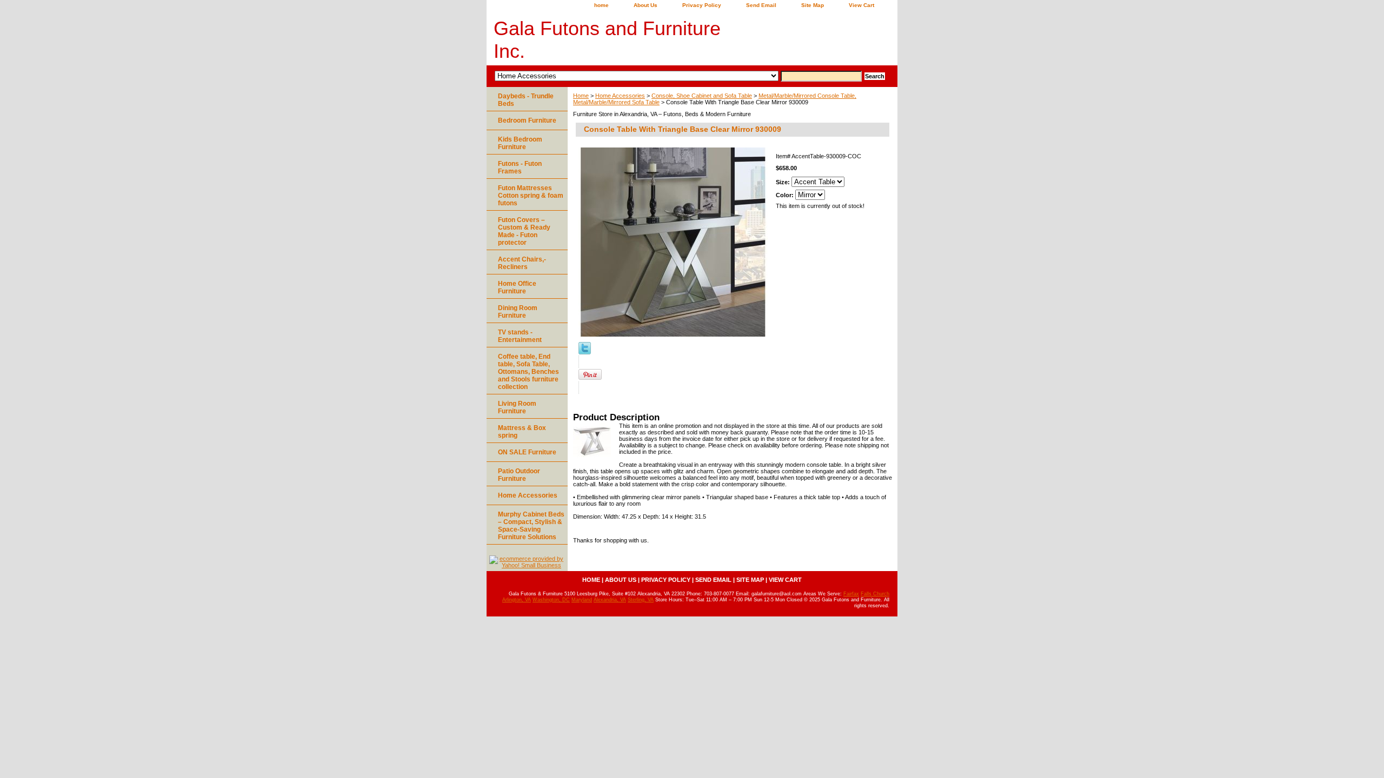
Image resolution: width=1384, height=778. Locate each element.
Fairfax (851, 593)
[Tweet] (584, 352)
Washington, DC (551, 599)
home (601, 5)
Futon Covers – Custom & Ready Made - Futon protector (524, 231)
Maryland (581, 599)
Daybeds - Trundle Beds (526, 100)
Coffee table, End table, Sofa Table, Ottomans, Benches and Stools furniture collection (528, 372)
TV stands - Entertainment (520, 336)
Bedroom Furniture (527, 120)
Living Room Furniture (517, 407)
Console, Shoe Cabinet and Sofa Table (701, 95)
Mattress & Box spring (522, 431)
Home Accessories (620, 95)
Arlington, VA (516, 599)
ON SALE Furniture (527, 452)
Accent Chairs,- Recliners (522, 263)
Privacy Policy (701, 5)
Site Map (812, 5)
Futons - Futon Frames (520, 167)
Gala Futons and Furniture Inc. (607, 39)
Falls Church (875, 593)
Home (581, 95)
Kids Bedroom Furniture (520, 143)
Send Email (761, 5)
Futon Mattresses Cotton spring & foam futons (530, 195)
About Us (645, 5)
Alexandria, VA (610, 599)
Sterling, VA (641, 599)
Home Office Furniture (517, 287)
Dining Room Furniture (517, 311)
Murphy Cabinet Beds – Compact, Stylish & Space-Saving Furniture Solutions (531, 526)
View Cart (861, 5)
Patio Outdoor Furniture (519, 474)
